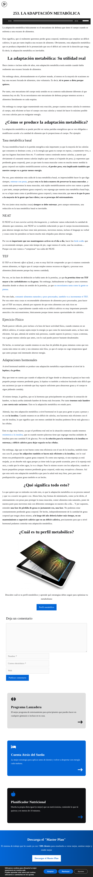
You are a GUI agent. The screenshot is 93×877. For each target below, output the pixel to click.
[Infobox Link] (46, 707)
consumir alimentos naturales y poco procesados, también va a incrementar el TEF (51, 296)
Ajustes (81, 871)
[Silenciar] (80, 21)
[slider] (86, 20)
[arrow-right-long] (80, 722)
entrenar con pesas (19, 181)
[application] (46, 22)
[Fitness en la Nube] (4, 4)
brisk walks (79, 241)
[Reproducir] (5, 21)
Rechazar (66, 871)
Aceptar (50, 871)
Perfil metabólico (46, 607)
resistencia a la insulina (12, 434)
